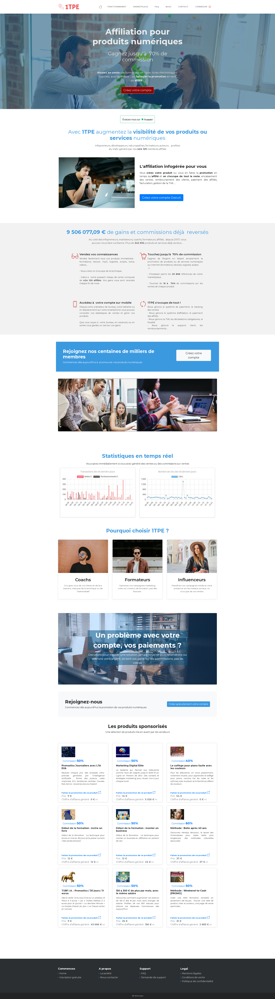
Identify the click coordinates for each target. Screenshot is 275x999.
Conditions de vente (193, 977)
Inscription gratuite (70, 977)
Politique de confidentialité (197, 981)
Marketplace (140, 7)
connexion (201, 7)
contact (183, 7)
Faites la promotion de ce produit (80, 793)
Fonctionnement (116, 7)
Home (62, 973)
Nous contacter (109, 977)
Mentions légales (191, 973)
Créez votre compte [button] (137, 90)
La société (105, 973)
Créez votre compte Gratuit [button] (161, 197)
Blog (168, 7)
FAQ (157, 7)
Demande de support (153, 977)
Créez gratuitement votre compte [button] (188, 704)
